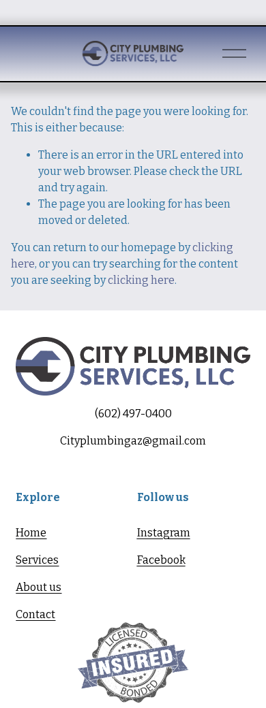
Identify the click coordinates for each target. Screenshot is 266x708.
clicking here (141, 280)
